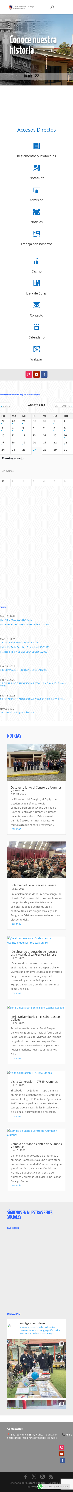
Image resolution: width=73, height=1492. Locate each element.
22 (55, 442)
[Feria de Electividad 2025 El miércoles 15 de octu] (36, 1368)
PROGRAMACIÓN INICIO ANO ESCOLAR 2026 (23, 669)
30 (65, 449)
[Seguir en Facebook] (44, 374)
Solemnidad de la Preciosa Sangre (33, 885)
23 (65, 442)
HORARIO (27, 619)
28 (13, 421)
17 (2, 442)
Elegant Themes (36, 1482)
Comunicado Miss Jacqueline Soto (17, 712)
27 (2, 421)
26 (24, 449)
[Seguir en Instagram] (29, 374)
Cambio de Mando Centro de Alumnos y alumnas (36, 1145)
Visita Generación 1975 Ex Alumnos (34, 1082)
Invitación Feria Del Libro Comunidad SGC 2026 (24, 647)
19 (23, 442)
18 (13, 442)
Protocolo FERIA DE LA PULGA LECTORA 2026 (23, 651)
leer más (16, 829)
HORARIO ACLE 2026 (11, 619)
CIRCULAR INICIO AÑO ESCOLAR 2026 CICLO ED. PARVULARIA (32, 699)
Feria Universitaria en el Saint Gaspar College (35, 1018)
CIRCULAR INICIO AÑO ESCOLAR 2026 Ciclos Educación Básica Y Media (33, 684)
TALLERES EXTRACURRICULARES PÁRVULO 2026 (25, 624)
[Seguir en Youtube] (36, 374)
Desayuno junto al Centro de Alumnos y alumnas (36, 789)
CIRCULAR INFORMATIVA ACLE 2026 (19, 642)
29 (24, 421)
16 (65, 435)
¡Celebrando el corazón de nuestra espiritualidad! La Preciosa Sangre (34, 953)
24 (3, 449)
